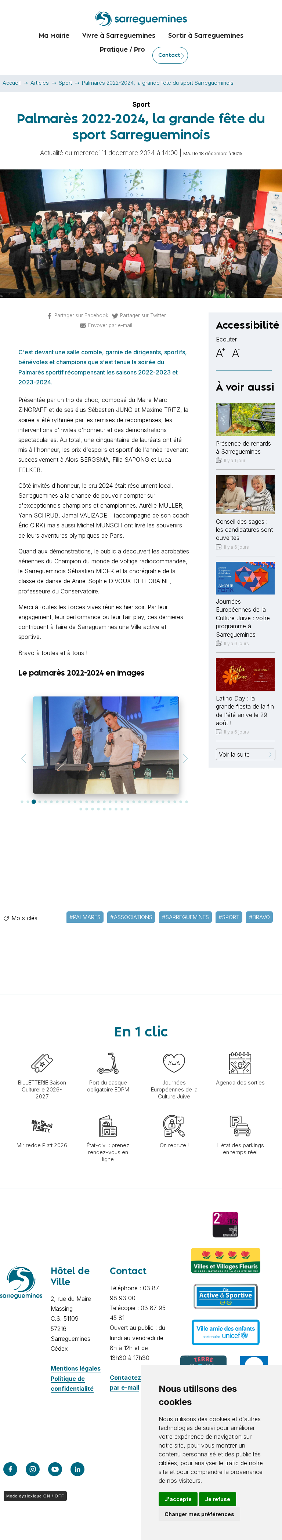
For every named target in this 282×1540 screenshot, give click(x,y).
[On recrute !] (174, 1111)
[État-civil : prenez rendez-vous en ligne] (108, 1111)
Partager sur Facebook (81, 315)
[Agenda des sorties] (240, 1048)
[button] (23, 758)
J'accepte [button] (178, 1499)
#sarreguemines (185, 917)
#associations (131, 917)
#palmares (85, 917)
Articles (39, 83)
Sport (65, 83)
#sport (228, 917)
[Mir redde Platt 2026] (42, 1111)
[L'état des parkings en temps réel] (240, 1111)
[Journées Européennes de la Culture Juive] (174, 1048)
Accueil (12, 83)
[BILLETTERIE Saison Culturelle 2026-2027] (42, 1048)
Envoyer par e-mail (110, 325)
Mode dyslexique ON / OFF (35, 1496)
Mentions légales (76, 1368)
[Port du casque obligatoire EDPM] (108, 1048)
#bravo (259, 917)
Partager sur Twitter (143, 315)
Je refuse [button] (217, 1499)
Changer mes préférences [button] (199, 1514)
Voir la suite (234, 754)
